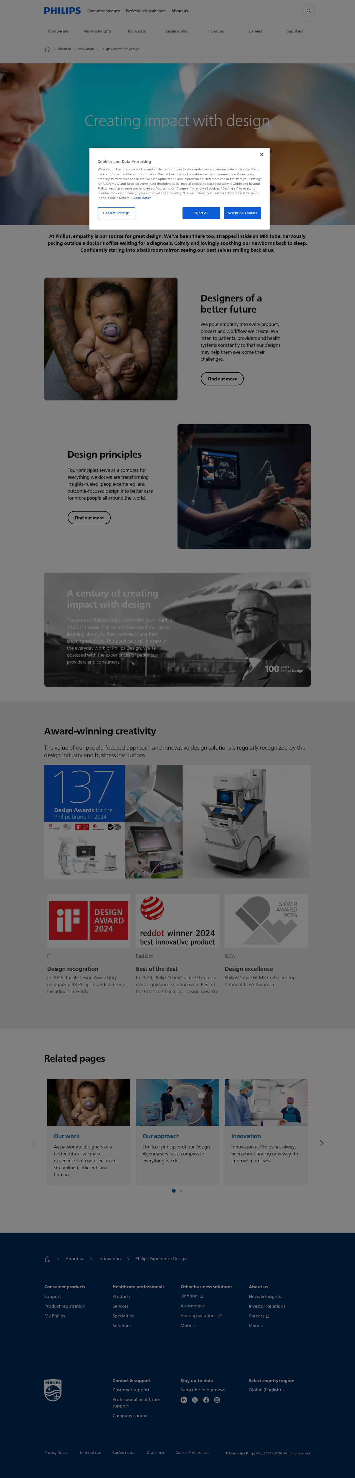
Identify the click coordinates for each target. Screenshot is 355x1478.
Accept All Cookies (242, 213)
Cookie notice (141, 198)
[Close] (262, 154)
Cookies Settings (116, 213)
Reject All (201, 213)
